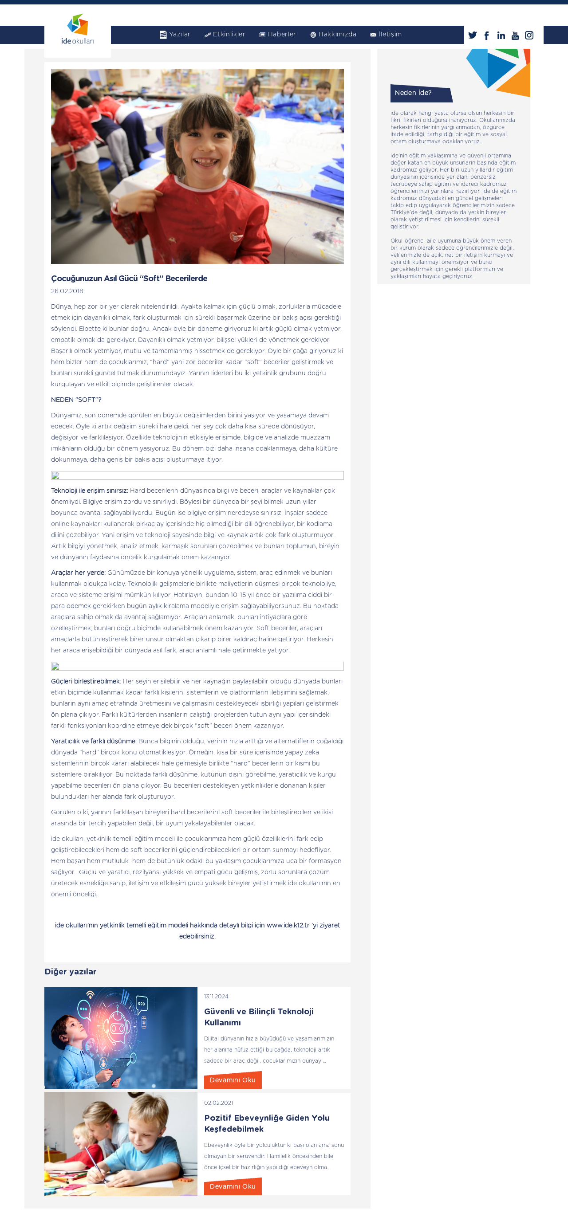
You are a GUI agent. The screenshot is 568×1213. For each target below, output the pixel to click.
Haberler (282, 34)
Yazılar (180, 34)
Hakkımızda (337, 34)
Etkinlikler (229, 34)
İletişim (390, 34)
